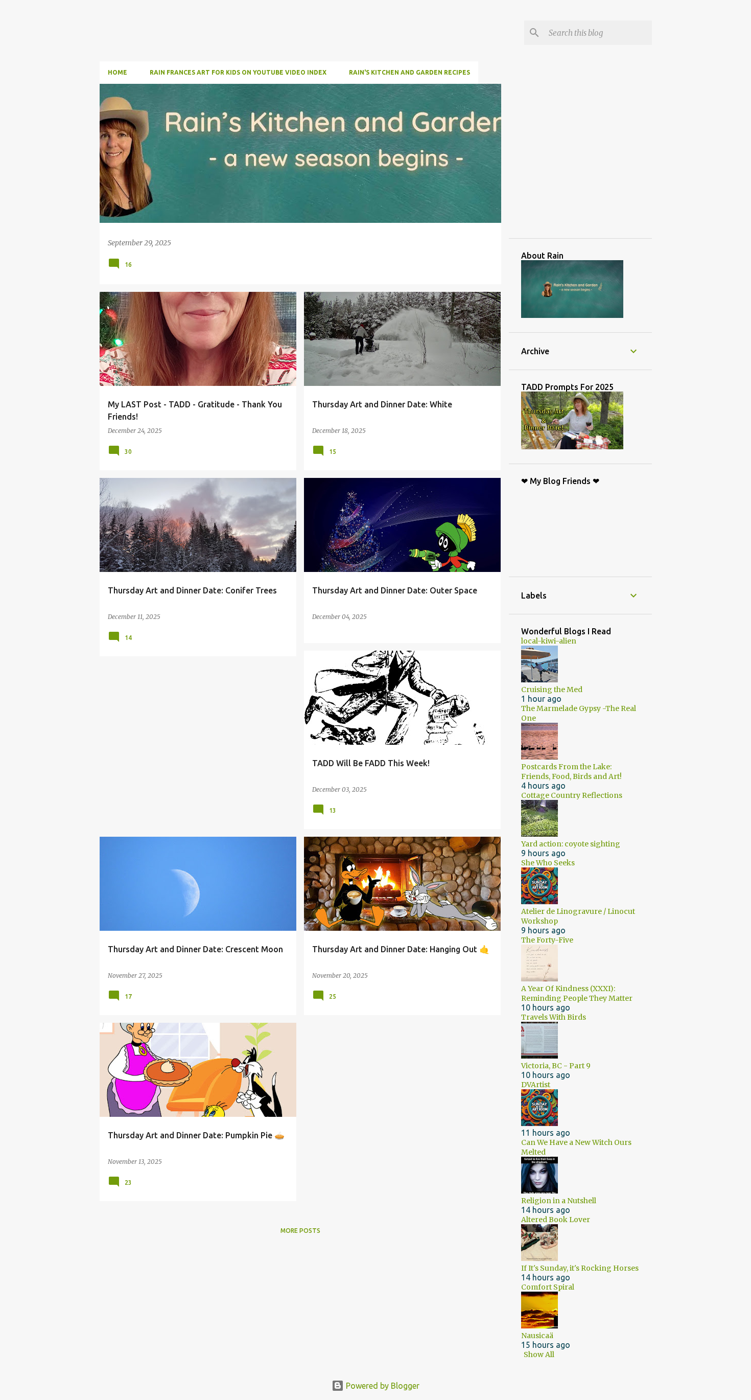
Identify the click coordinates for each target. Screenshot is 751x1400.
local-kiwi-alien (548, 641)
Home (117, 72)
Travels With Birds (553, 1017)
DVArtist (535, 1084)
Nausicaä (537, 1335)
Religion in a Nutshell (558, 1200)
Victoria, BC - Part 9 (556, 1065)
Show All (539, 1354)
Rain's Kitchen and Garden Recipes (409, 72)
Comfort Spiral (547, 1287)
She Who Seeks (548, 862)
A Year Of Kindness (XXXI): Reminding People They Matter (576, 993)
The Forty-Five (547, 940)
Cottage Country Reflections (571, 795)
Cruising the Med (551, 689)
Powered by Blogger (381, 1385)
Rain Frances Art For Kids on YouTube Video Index (238, 72)
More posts (300, 1230)
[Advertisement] (597, 160)
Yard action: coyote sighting (570, 843)
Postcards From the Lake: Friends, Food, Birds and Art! (571, 771)
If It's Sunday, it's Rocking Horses (580, 1268)
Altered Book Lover (555, 1219)
